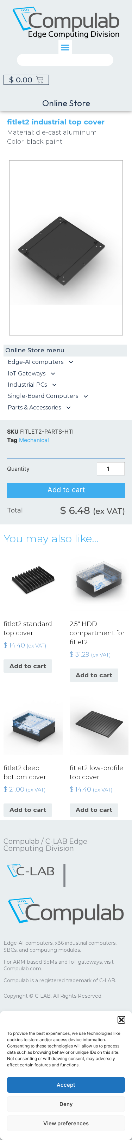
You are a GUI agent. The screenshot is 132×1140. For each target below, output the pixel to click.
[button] (121, 1019)
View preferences (66, 1123)
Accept (66, 1084)
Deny (66, 1104)
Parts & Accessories (34, 407)
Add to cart (66, 490)
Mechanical (34, 439)
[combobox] (65, 60)
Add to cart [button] (28, 666)
